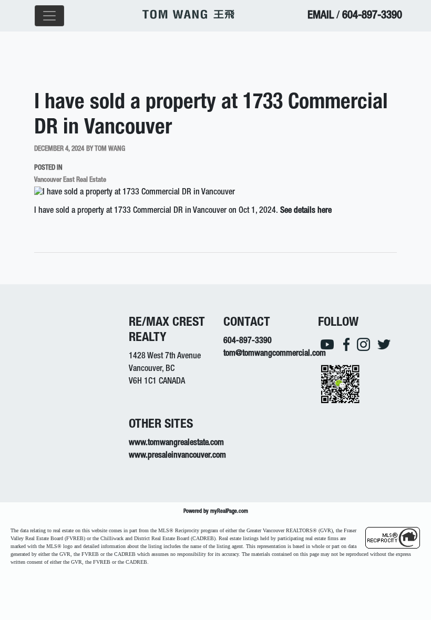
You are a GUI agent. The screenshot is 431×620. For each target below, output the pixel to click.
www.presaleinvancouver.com (177, 456)
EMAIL (320, 16)
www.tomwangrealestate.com (176, 443)
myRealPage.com (229, 511)
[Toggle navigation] (49, 15)
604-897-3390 (372, 16)
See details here (306, 211)
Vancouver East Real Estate (70, 180)
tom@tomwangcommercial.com (274, 354)
